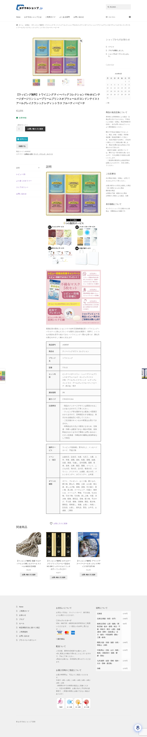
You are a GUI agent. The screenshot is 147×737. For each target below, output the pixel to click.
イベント (111, 47)
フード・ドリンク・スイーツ (43, 154)
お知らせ (22, 615)
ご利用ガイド (50, 17)
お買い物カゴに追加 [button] (28, 575)
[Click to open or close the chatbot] (137, 727)
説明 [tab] (18, 168)
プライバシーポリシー (27, 640)
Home (18, 17)
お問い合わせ (79, 17)
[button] (81, 41)
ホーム (21, 25)
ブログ (21, 619)
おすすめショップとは (32, 17)
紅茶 (31, 154)
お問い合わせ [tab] (21, 194)
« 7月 (107, 103)
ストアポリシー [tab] (22, 187)
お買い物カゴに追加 (35, 129)
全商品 (27, 25)
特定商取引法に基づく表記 (29, 627)
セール (21, 623)
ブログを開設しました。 (116, 50)
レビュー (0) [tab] (20, 174)
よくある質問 (64, 17)
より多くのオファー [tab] (24, 181)
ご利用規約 (23, 632)
